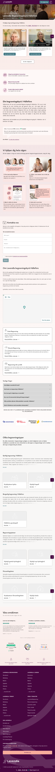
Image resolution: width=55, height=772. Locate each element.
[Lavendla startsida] (8, 2)
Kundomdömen (7, 726)
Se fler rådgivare (27, 61)
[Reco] (27, 647)
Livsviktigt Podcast (7, 737)
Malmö (4, 680)
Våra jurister (6, 731)
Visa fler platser (46, 320)
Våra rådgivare (6, 728)
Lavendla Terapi (8, 696)
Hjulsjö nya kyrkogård (37, 561)
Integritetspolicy (25, 767)
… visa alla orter (7, 691)
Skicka (5, 260)
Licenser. (31, 767)
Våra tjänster (32, 696)
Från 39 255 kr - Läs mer (11, 373)
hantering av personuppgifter (20, 256)
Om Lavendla (7, 720)
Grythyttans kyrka (10, 484)
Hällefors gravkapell (11, 523)
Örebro (4, 689)
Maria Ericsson (7, 42)
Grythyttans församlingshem (14, 595)
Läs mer (6, 487)
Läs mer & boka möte (9, 54)
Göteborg (5, 678)
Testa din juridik (31, 710)
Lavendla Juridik (33, 672)
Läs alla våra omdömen (14, 139)
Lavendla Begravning (10, 672)
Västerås (5, 686)
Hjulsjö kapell (34, 484)
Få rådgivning (44, 2)
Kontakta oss (6, 723)
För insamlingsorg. (7, 739)
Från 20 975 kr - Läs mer (11, 339)
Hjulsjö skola (34, 595)
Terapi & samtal (31, 713)
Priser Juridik (31, 707)
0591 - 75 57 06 (22, 770)
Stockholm (5, 675)
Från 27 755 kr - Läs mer (11, 356)
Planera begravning (32, 702)
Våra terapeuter (7, 734)
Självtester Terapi (32, 715)
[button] (24, 307)
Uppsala (5, 683)
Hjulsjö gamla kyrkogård (12, 561)
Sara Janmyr (32, 42)
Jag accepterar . (16, 256)
